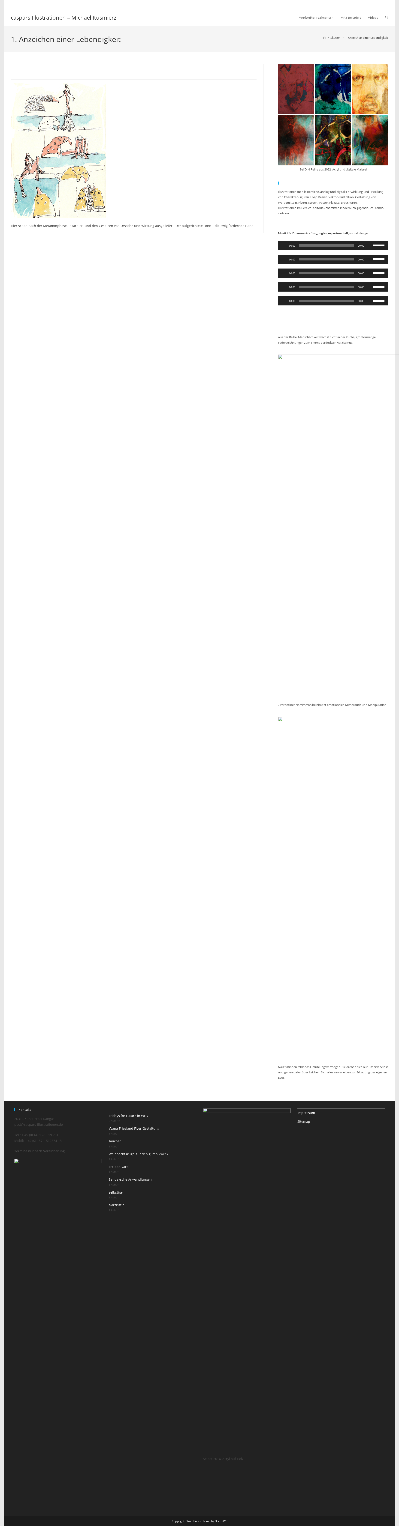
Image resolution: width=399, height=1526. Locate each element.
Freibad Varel (119, 1167)
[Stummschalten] (369, 245)
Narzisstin (116, 1205)
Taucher (115, 1141)
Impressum (306, 1113)
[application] (333, 245)
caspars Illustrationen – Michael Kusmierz (63, 17)
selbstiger (116, 1192)
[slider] (379, 245)
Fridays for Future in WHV (128, 1116)
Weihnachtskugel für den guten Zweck (138, 1154)
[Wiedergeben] (284, 245)
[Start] (324, 38)
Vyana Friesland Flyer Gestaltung (134, 1128)
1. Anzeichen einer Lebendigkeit (366, 38)
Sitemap (303, 1121)
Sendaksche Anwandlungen (130, 1179)
